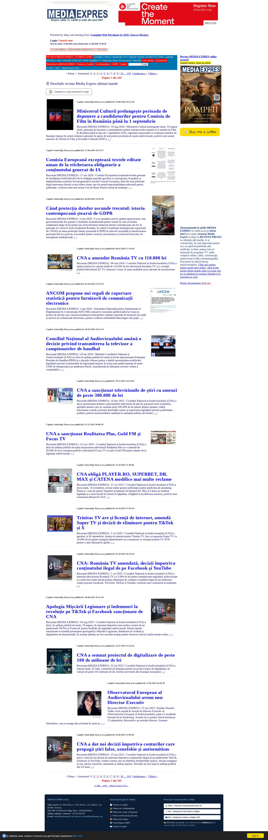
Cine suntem (148, 60)
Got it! (255, 835)
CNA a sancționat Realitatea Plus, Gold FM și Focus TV (93, 436)
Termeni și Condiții (85, 64)
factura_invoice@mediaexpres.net (89, 816)
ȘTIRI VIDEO (102, 50)
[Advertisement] (201, 181)
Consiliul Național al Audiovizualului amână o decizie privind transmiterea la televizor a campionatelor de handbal (94, 343)
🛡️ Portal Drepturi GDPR (120, 823)
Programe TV (95, 60)
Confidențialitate (102, 64)
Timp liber (137, 60)
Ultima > (153, 73)
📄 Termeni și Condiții (119, 805)
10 (121, 73)
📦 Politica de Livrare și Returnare (123, 812)
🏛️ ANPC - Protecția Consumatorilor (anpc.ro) (183, 806)
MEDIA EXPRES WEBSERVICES (81, 50)
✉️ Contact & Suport (118, 826)
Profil (85, 60)
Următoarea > (139, 73)
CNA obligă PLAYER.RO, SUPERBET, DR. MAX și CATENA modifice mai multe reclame (124, 477)
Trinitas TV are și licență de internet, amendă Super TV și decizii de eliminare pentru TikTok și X (125, 522)
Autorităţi (98, 57)
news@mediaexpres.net (64, 816)
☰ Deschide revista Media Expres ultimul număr (82, 84)
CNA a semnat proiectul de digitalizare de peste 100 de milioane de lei (126, 658)
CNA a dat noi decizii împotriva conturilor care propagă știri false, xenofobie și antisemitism (126, 747)
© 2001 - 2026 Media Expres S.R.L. (64, 68)
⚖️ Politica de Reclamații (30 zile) (123, 816)
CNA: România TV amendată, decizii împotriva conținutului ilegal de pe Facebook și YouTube (126, 566)
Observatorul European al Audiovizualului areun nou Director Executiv (135, 697)
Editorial (132, 57)
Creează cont (65, 40)
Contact (123, 64)
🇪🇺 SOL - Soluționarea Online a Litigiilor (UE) (182, 817)
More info (77, 835)
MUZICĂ (51, 60)
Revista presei (125, 60)
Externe (140, 57)
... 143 (127, 73)
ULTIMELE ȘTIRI (83, 57)
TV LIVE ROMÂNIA (58, 50)
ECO (125, 57)
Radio (115, 60)
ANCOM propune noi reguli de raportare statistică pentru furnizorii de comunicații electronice (89, 298)
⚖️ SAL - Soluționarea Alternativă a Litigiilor (182, 811)
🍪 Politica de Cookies (119, 819)
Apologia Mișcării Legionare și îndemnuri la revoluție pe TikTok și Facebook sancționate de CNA (94, 611)
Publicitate (107, 60)
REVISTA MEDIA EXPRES (60, 57)
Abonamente (161, 60)
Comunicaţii (116, 57)
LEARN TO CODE (154, 57)
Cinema (106, 57)
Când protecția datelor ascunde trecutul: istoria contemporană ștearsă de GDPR (95, 211)
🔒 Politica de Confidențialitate (122, 808)
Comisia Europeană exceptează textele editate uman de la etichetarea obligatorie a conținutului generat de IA (93, 164)
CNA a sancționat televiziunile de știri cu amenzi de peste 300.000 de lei (127, 393)
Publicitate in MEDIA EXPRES (61, 64)
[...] (109, 139)
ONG (59, 60)
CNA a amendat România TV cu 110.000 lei (121, 257)
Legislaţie (169, 57)
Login (53, 40)
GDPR (115, 64)
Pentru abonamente (195, 283)
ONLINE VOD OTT (72, 60)
